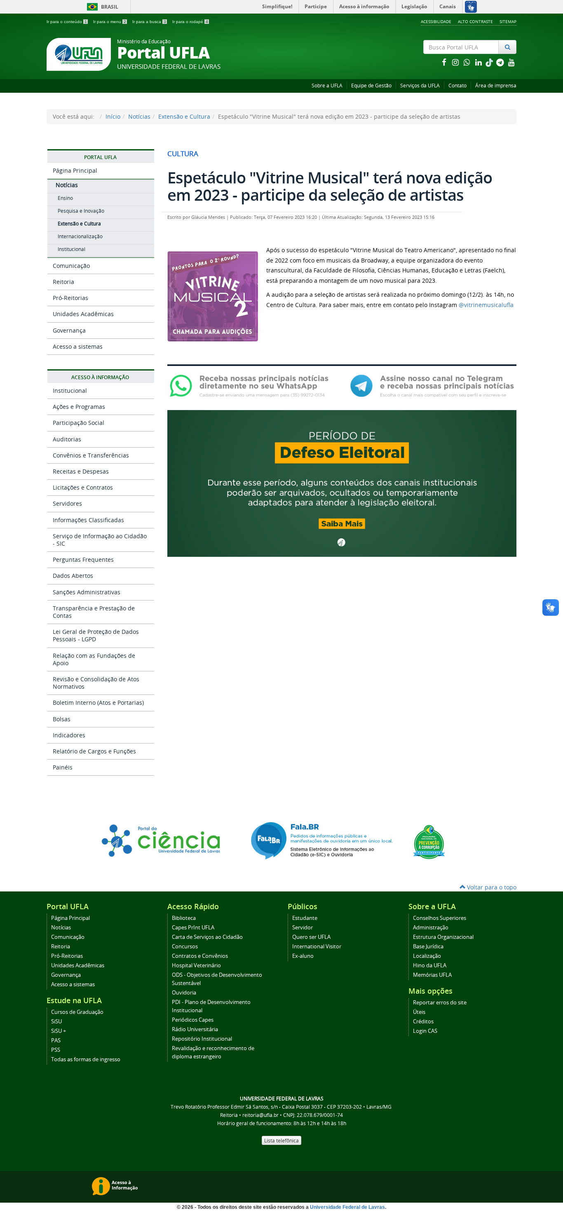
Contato (457, 85)
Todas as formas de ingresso (85, 1059)
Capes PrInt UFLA (193, 927)
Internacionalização (80, 236)
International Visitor (316, 946)
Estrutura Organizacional (443, 937)
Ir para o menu (109, 21)
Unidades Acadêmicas (83, 314)
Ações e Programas (79, 406)
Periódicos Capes (192, 1019)
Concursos (185, 946)
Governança (69, 330)
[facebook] (444, 62)
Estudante (304, 918)
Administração (430, 927)
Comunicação (71, 266)
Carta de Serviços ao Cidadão (207, 937)
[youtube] (511, 62)
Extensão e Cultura (184, 116)
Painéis (63, 767)
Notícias (139, 116)
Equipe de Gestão (371, 85)
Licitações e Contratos (83, 487)
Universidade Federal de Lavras (347, 1207)
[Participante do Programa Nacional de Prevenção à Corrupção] (429, 841)
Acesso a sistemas (78, 346)
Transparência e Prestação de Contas (94, 611)
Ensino (65, 198)
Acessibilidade (436, 21)
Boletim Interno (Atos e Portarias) (98, 702)
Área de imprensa (495, 85)
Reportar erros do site (440, 1002)
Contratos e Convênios (200, 955)
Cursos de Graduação (77, 1012)
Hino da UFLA (429, 965)
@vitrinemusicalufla (486, 305)
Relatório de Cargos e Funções (94, 751)
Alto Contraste (475, 21)
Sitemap (508, 21)
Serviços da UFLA (420, 85)
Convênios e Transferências (91, 455)
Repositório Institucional (202, 1038)
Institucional (71, 249)
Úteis (419, 1012)
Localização (427, 955)
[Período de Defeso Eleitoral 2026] (341, 483)
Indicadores (69, 735)
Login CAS (425, 1030)
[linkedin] (479, 62)
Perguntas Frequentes (83, 559)
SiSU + (58, 1030)
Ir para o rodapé (190, 21)
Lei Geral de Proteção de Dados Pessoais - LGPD (96, 635)
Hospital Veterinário (196, 965)
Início (113, 116)
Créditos (423, 1021)
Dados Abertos (73, 575)
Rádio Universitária (195, 1029)
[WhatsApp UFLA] (251, 385)
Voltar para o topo (490, 887)
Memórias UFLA (432, 974)
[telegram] (501, 62)
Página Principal (75, 170)
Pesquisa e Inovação (81, 210)
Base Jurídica (428, 946)
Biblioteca (184, 918)
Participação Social (78, 423)
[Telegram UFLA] (432, 385)
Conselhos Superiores (439, 918)
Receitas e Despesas (81, 471)
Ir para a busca (149, 21)
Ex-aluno (303, 955)
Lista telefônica (281, 1140)
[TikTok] (490, 62)
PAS (56, 1040)
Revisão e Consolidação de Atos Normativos (96, 682)
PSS (55, 1049)
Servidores (67, 503)
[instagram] (456, 62)
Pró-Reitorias (70, 298)
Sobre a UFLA (327, 85)
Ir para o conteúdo (67, 21)
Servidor (302, 927)
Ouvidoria (184, 992)
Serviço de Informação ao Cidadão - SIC (100, 539)
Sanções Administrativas (86, 592)
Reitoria (63, 282)
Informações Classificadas (88, 520)
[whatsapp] (468, 62)
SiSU (56, 1021)
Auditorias (67, 439)
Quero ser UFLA (311, 937)
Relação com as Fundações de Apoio (94, 659)
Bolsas (61, 719)
